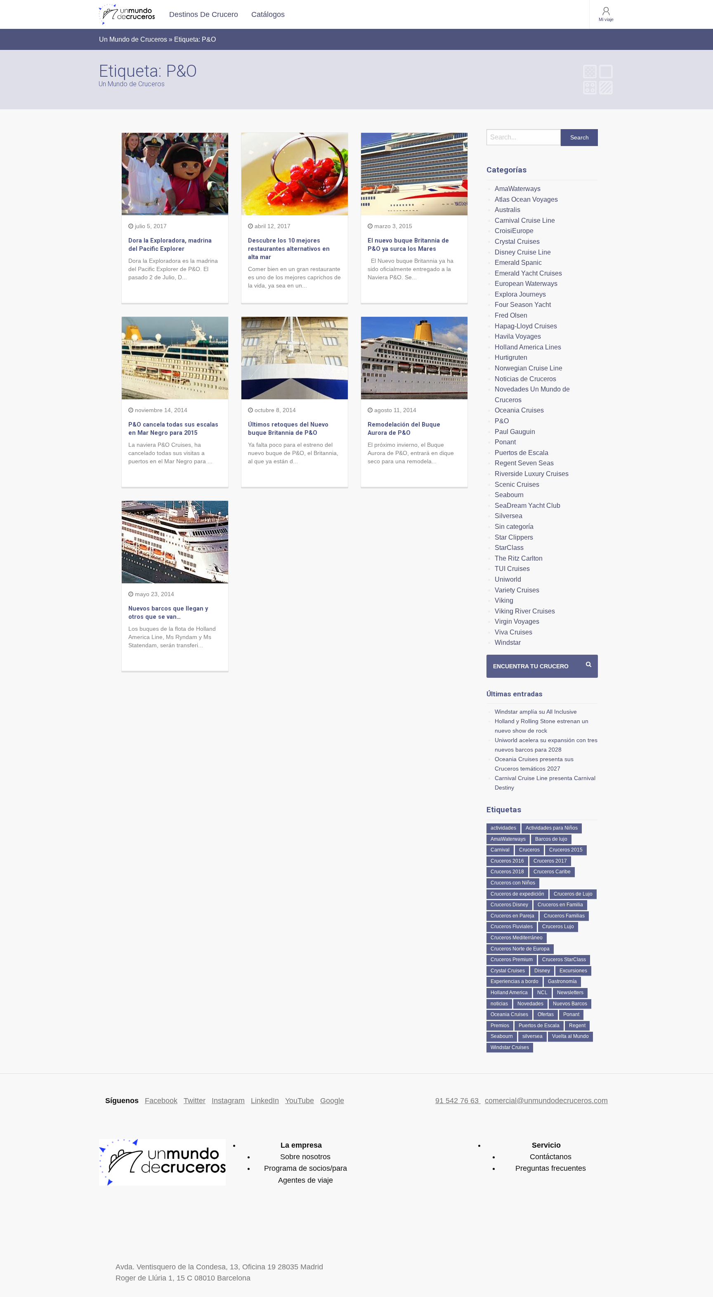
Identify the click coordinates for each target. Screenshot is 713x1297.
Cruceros (529, 850)
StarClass (509, 547)
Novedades (530, 1004)
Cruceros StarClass (564, 959)
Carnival (500, 850)
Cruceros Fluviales (512, 926)
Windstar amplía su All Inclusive (536, 711)
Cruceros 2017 (550, 861)
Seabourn (509, 494)
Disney (542, 971)
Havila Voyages (518, 336)
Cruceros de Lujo (573, 894)
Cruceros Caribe (552, 872)
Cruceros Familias (564, 916)
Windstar (508, 642)
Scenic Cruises (517, 484)
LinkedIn (265, 1101)
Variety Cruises (517, 590)
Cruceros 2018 (507, 872)
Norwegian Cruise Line (528, 368)
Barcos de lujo (551, 839)
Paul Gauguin (515, 431)
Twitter (194, 1101)
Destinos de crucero (203, 14)
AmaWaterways (518, 188)
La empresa (301, 1145)
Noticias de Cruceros (525, 378)
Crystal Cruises (517, 241)
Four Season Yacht (523, 304)
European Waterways (526, 283)
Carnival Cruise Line (525, 220)
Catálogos (268, 14)
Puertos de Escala (521, 452)
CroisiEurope (514, 230)
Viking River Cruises (525, 611)
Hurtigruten (511, 357)
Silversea (508, 515)
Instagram (228, 1101)
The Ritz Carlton (519, 558)
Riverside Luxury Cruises (532, 473)
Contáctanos (550, 1157)
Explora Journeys (520, 294)
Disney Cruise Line (523, 252)
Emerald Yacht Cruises (528, 273)
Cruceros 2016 (507, 861)
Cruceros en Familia (560, 905)
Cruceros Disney (509, 905)
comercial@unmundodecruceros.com (546, 1101)
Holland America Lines (528, 347)
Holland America (509, 992)
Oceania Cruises (519, 410)
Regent (577, 1025)
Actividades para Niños (552, 828)
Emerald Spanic (518, 262)
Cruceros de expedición (517, 894)
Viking (504, 600)
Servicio (546, 1145)
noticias (499, 1004)
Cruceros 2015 (566, 850)
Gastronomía (562, 981)
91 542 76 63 (458, 1101)
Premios (500, 1025)
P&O (502, 420)
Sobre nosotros (305, 1157)
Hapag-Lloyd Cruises (526, 326)
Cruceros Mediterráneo (517, 938)
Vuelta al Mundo (570, 1036)
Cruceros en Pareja (512, 916)
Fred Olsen (511, 315)
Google (332, 1101)
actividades (503, 828)
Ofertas (546, 1014)
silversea (532, 1036)
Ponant (505, 442)
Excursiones (573, 971)
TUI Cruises (512, 568)
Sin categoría (514, 526)
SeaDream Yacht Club (527, 505)
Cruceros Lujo (558, 926)
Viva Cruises (513, 632)
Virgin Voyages (517, 621)
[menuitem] (204, 14)
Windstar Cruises (510, 1047)
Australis (507, 209)
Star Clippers (514, 537)
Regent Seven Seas (524, 463)
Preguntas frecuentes (550, 1168)
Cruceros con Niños (513, 883)
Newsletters (570, 992)
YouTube (299, 1101)
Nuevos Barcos (570, 1004)
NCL (542, 992)
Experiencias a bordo (514, 981)
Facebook (161, 1101)
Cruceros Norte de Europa (520, 949)
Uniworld (508, 579)
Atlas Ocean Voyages (526, 199)
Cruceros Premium (512, 959)
